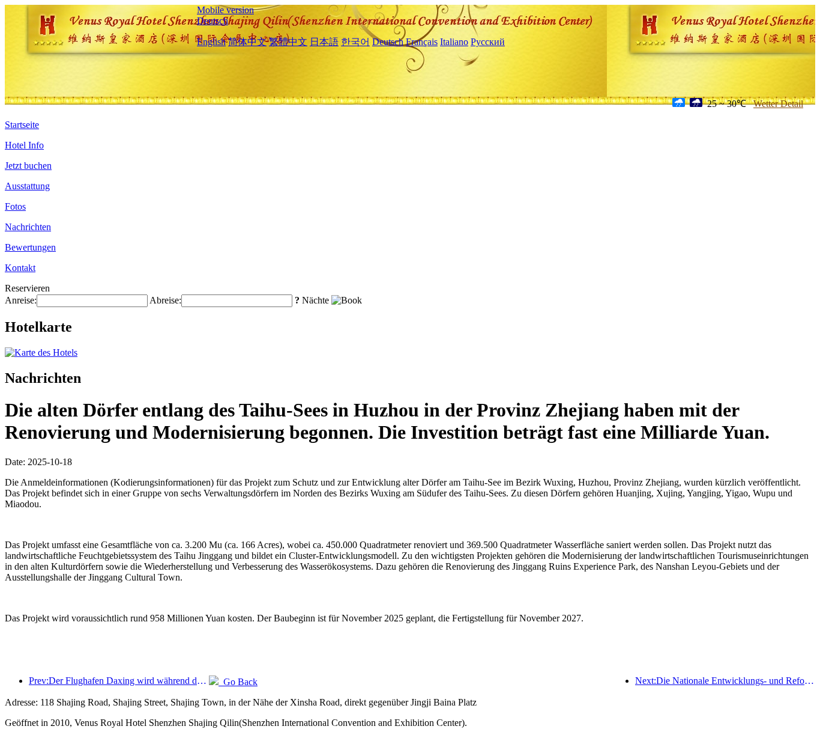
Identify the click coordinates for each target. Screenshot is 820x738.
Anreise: (21, 300)
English (211, 42)
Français (422, 42)
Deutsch (212, 21)
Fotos (15, 206)
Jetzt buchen (28, 165)
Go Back (238, 682)
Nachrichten (28, 227)
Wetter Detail (778, 104)
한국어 (355, 42)
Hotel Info (24, 145)
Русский (488, 42)
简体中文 (247, 42)
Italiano (454, 42)
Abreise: (165, 300)
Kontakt (20, 268)
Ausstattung (27, 186)
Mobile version (225, 10)
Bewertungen (30, 247)
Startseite (22, 125)
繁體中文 (288, 42)
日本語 (324, 42)
